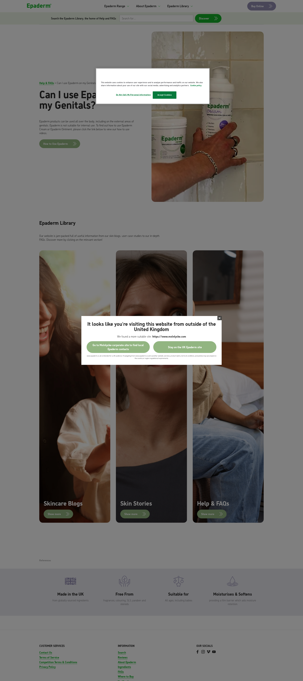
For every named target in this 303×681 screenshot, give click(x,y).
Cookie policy (195, 85)
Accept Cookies (164, 95)
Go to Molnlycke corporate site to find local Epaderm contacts (118, 347)
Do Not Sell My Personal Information (133, 94)
